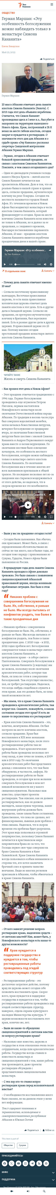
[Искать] (44, 1191)
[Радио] (28, 1191)
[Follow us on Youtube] (18, 1163)
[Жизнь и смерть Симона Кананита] (28, 358)
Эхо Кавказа (13, 254)
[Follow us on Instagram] (25, 1163)
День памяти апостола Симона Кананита (30, 494)
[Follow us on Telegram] (32, 1163)
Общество (8, 13)
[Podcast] (46, 1163)
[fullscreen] (51, 517)
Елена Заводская (10, 46)
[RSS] (39, 1163)
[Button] (47, 59)
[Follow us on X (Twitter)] (11, 1163)
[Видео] (11, 1191)
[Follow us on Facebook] (4, 1163)
